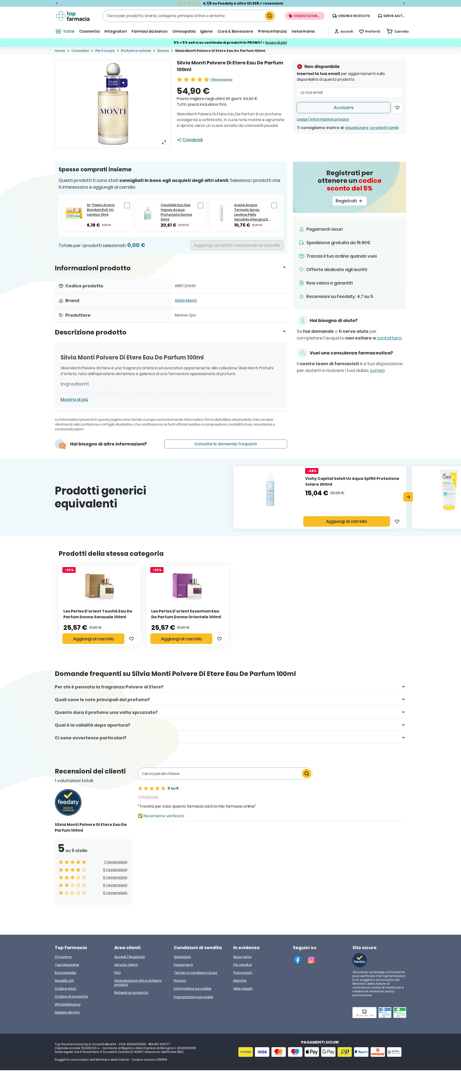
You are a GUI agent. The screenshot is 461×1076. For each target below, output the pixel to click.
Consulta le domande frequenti (225, 444)
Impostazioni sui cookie (193, 997)
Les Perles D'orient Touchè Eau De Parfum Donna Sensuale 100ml (97, 614)
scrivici (377, 370)
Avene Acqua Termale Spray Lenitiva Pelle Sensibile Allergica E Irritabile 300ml (251, 212)
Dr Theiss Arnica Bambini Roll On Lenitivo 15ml (101, 210)
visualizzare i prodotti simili (372, 127)
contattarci (389, 338)
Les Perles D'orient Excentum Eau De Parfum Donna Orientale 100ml (186, 614)
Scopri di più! (276, 42)
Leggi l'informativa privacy (323, 119)
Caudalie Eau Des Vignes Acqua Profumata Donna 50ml (176, 212)
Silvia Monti (186, 300)
